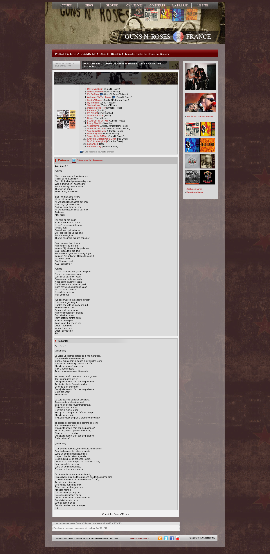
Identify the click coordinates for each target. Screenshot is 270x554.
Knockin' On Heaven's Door (101, 139)
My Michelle (93, 102)
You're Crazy (94, 105)
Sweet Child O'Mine (97, 136)
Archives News (194, 189)
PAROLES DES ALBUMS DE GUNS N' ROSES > (112, 53)
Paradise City (94, 146)
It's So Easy (93, 94)
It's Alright (92, 113)
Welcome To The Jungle (99, 97)
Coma (90, 118)
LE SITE (202, 5)
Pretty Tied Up (94, 123)
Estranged (92, 144)
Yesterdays (93, 126)
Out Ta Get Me (98, 120)
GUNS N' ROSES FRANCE (168, 36)
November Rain (95, 115)
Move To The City (96, 128)
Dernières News (194, 192)
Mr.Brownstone (95, 91)
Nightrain (95, 89)
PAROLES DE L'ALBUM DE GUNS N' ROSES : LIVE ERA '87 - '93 (122, 65)
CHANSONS (134, 5)
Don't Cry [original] (97, 141)
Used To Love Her (96, 108)
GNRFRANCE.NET (100, 539)
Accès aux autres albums (199, 116)
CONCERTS (157, 5)
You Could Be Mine (97, 131)
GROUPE (112, 5)
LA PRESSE (180, 5)
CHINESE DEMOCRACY (139, 539)
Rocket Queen (94, 133)
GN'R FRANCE (208, 538)
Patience (92, 110)
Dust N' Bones (95, 100)
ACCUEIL (66, 5)
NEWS (89, 5)
